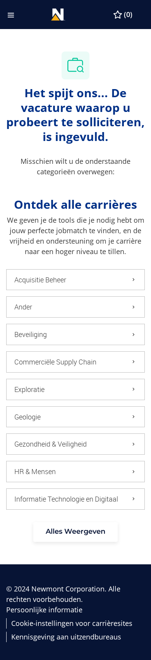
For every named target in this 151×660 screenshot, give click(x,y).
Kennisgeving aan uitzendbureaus (66, 636)
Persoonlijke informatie (44, 609)
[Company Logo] (58, 13)
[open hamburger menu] (10, 14)
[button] (75, 532)
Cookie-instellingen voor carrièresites (71, 623)
